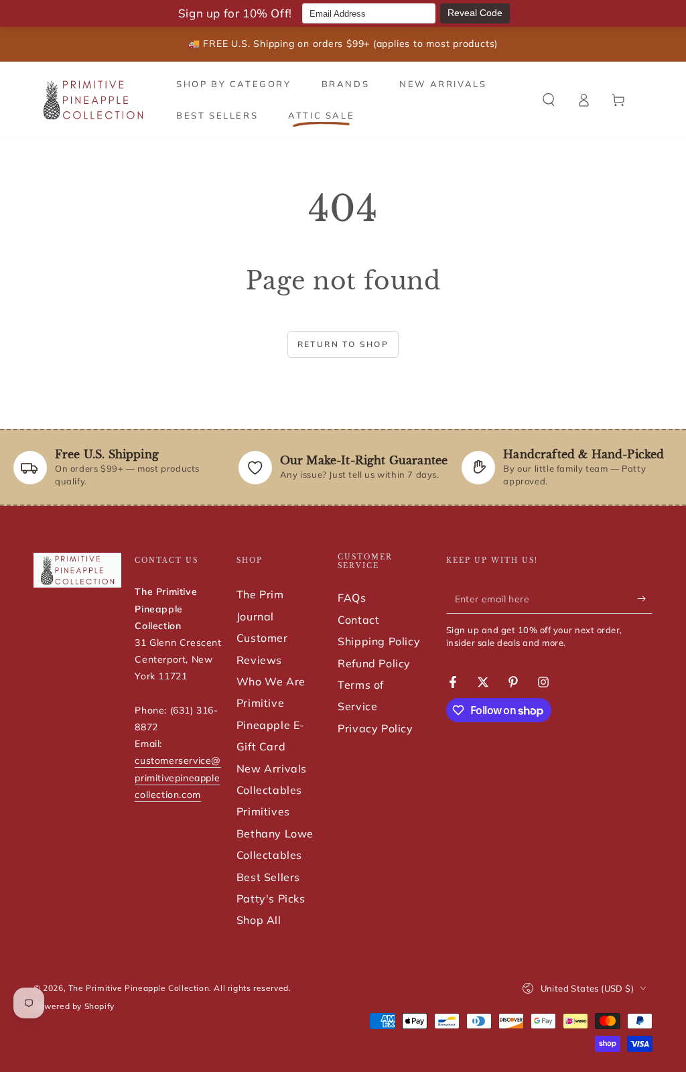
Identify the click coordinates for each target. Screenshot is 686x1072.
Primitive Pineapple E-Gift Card (270, 724)
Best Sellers (268, 877)
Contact (358, 619)
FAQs (352, 597)
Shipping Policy (379, 641)
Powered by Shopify (74, 1006)
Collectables (269, 790)
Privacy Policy (375, 728)
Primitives (263, 811)
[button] (548, 100)
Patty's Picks (270, 898)
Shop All (258, 920)
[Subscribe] (645, 598)
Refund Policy (374, 663)
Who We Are (270, 681)
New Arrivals (271, 768)
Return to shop (343, 344)
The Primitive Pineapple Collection (138, 988)
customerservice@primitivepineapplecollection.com (178, 777)
